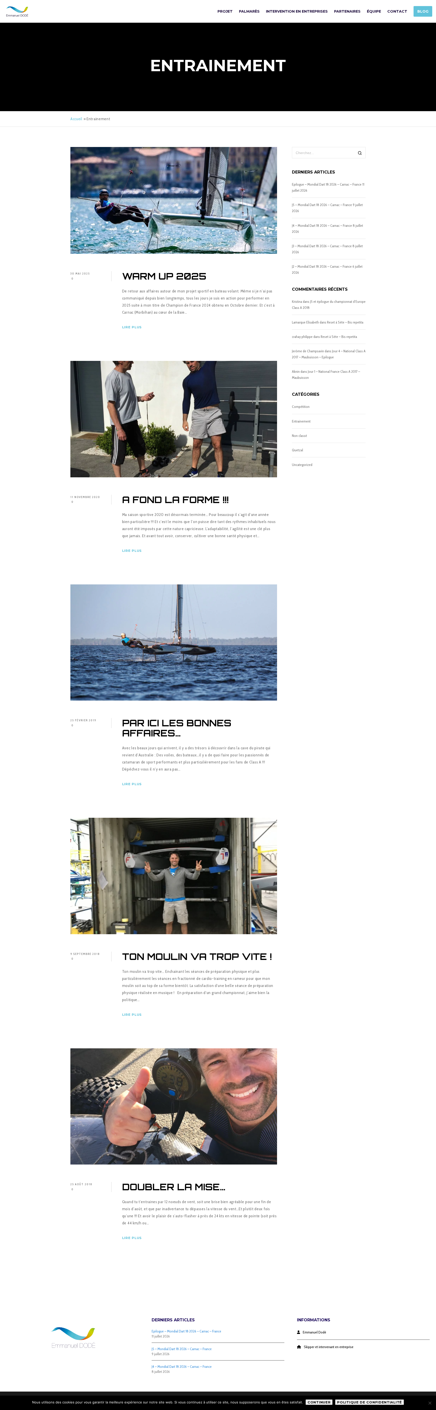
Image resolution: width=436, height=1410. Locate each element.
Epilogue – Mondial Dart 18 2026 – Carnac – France (327, 184)
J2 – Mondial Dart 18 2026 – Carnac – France (322, 266)
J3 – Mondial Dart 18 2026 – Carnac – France (322, 246)
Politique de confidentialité (369, 1402)
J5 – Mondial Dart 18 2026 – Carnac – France (322, 205)
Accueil (76, 118)
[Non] (429, 1402)
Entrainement (301, 421)
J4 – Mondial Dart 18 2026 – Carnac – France (322, 225)
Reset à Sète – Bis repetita (345, 322)
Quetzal (297, 450)
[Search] (360, 153)
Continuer (319, 1402)
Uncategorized (302, 464)
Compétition (301, 406)
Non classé (299, 435)
